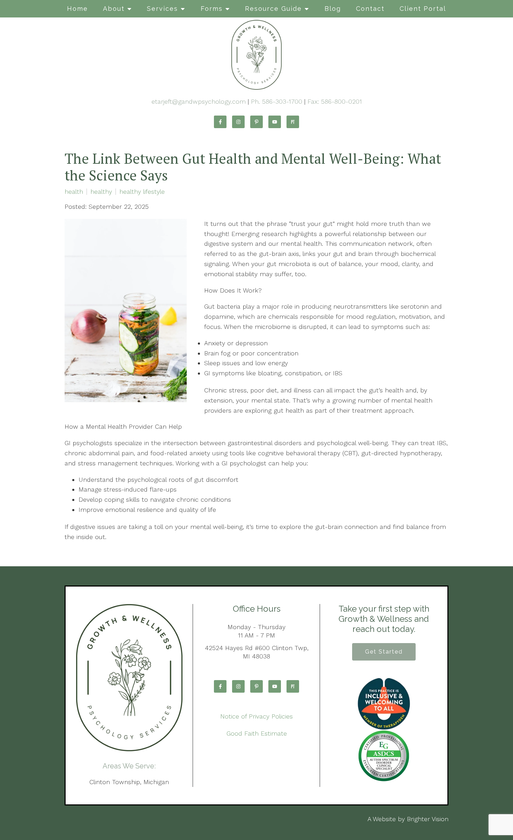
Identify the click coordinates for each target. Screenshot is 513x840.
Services (162, 8)
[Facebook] (220, 122)
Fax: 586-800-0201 (334, 101)
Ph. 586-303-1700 (276, 101)
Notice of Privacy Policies (256, 716)
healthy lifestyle (142, 192)
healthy (101, 192)
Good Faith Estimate (256, 733)
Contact (370, 8)
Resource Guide (273, 8)
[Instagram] (238, 122)
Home (77, 8)
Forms (212, 8)
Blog (333, 8)
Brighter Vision (427, 819)
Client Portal (423, 8)
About (114, 8)
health (74, 192)
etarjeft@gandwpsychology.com (198, 101)
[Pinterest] (256, 122)
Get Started (384, 651)
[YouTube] (274, 122)
